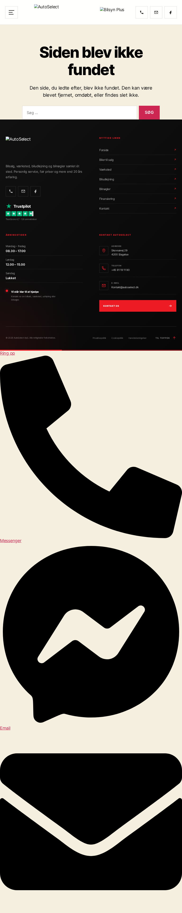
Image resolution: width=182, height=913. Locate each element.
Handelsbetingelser (137, 338)
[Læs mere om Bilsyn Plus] (115, 12)
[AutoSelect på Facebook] (170, 12)
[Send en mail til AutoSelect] (156, 12)
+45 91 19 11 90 (120, 270)
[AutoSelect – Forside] (59, 12)
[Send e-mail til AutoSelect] (23, 191)
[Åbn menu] (11, 12)
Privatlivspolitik (99, 338)
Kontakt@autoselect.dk (124, 287)
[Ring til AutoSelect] (142, 12)
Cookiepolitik (117, 338)
